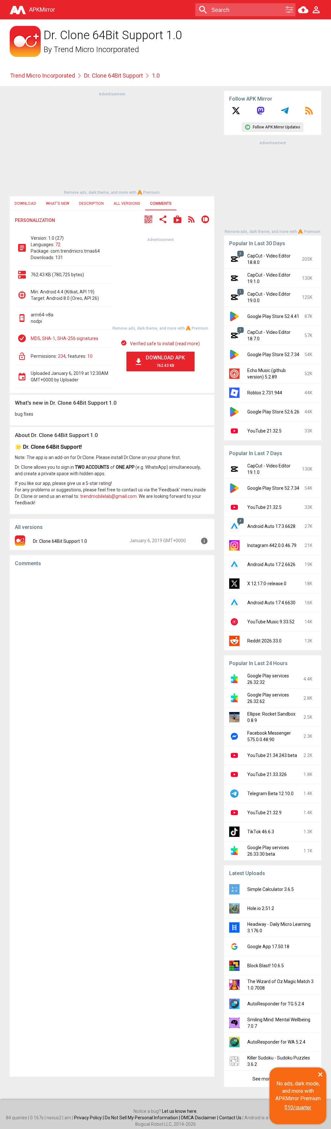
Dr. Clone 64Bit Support (113, 75)
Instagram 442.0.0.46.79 (271, 545)
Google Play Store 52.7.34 (273, 354)
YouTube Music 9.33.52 (270, 621)
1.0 (156, 75)
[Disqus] (112, 822)
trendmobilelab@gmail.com (108, 496)
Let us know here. (180, 1111)
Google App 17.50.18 (268, 946)
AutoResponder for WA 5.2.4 (276, 1042)
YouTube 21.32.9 (264, 812)
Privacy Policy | (89, 1117)
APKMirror (42, 9)
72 (57, 244)
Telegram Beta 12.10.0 (270, 793)
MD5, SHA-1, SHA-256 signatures (64, 338)
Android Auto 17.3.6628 (271, 526)
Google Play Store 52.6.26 (273, 411)
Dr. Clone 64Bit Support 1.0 (60, 541)
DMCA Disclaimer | (200, 1117)
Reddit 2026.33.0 (264, 640)
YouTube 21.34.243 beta (272, 755)
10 (89, 356)
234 (62, 356)
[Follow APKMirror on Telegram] (285, 112)
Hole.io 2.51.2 (260, 908)
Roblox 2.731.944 (264, 392)
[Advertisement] (111, 142)
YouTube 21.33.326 (267, 774)
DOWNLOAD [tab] (25, 203)
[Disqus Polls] (112, 653)
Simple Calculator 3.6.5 (270, 889)
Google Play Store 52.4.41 (273, 316)
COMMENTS (161, 203)
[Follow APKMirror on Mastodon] (260, 112)
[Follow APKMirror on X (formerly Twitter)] (236, 112)
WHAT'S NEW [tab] (57, 203)
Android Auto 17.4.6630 (271, 602)
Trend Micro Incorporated (96, 49)
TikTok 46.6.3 (260, 831)
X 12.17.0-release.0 (266, 583)
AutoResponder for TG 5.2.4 (275, 1003)
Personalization (35, 220)
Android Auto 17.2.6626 (271, 564)
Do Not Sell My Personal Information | (143, 1117)
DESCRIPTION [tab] (91, 203)
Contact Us (230, 1117)
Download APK (165, 361)
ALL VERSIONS (126, 203)
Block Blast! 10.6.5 (265, 965)
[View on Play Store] (177, 220)
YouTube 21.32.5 (264, 430)
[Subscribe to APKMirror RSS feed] (309, 112)
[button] (148, 220)
